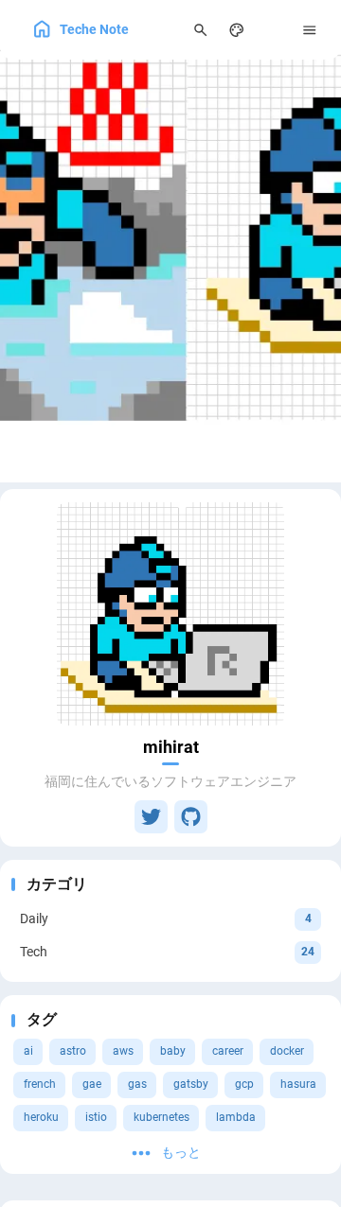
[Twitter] (151, 816)
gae (91, 1084)
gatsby (190, 1084)
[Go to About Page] (170, 614)
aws (123, 1051)
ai (28, 1051)
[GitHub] (190, 816)
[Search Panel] (200, 29)
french (40, 1084)
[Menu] (310, 29)
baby (173, 1051)
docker (287, 1051)
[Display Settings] (237, 29)
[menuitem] (273, 29)
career (227, 1051)
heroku (41, 1117)
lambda (236, 1117)
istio (96, 1117)
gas (137, 1084)
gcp (244, 1084)
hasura (298, 1084)
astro (73, 1051)
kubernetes (161, 1117)
